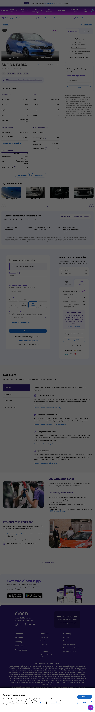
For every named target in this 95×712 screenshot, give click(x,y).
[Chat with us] (91, 708)
